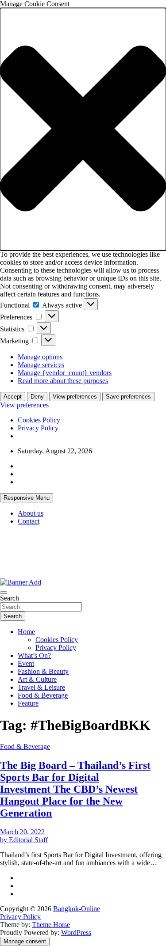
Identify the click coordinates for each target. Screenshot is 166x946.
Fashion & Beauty (43, 671)
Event (26, 663)
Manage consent (25, 941)
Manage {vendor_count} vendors (65, 372)
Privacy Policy (38, 428)
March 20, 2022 (22, 832)
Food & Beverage (43, 695)
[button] (83, 129)
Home (26, 631)
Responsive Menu (27, 497)
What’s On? (34, 655)
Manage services (41, 365)
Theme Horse (51, 924)
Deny (37, 396)
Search (9, 598)
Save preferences (128, 396)
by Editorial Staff (24, 839)
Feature (28, 703)
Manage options (40, 357)
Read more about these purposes (63, 380)
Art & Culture (37, 679)
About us (30, 513)
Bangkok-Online (76, 908)
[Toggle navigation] (3, 592)
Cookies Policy (39, 420)
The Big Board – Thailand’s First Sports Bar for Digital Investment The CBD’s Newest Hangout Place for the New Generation (75, 789)
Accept (13, 396)
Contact (28, 521)
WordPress (76, 932)
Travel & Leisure (41, 687)
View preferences (75, 396)
